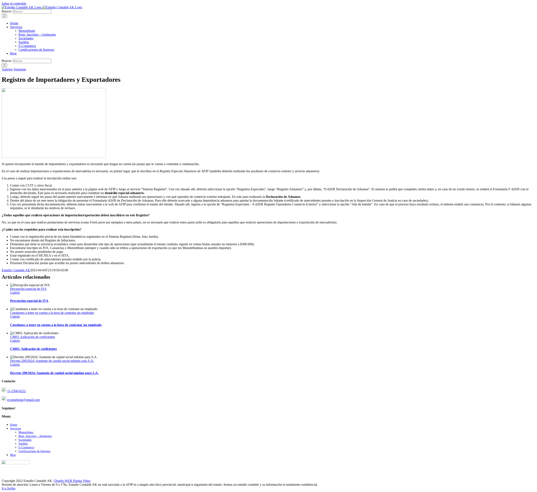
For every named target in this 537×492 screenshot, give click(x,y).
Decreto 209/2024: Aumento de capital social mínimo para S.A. (52, 361)
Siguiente (20, 69)
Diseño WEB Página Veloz (72, 481)
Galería (15, 292)
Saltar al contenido (14, 3)
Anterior (7, 69)
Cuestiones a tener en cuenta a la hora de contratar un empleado (52, 313)
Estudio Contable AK (16, 270)
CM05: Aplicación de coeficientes (32, 337)
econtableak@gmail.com (23, 400)
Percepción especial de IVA (28, 289)
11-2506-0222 (16, 391)
